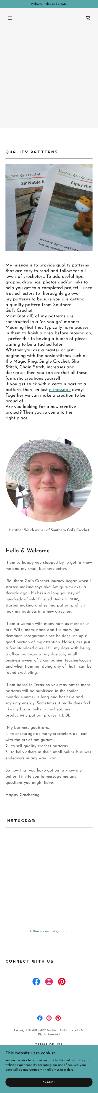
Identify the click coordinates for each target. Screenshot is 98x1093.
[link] (88, 18)
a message (60, 390)
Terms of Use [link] (49, 1044)
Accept (49, 1082)
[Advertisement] (49, 79)
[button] (10, 18)
